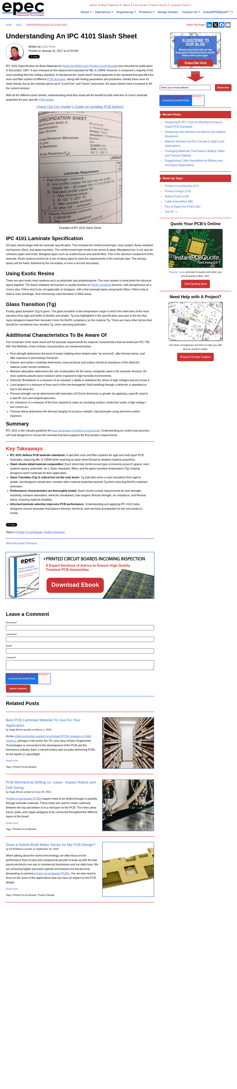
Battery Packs (177, 196)
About (85, 12)
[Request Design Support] (195, 321)
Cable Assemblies (179, 201)
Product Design (178, 191)
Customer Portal (179, 5)
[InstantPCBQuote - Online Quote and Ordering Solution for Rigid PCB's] (195, 248)
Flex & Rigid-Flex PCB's (182, 206)
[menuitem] (86, 12)
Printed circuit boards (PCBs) (24, 798)
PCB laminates (56, 79)
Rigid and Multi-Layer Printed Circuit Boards (89, 66)
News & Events (159, 5)
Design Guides (168, 12)
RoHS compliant (101, 284)
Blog (103, 5)
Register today (177, 272)
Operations (102, 12)
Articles (94, 5)
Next (9, 543)
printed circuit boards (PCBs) (52, 873)
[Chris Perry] (14, 51)
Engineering (124, 12)
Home (9, 24)
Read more (12, 760)
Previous (31, 543)
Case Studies (140, 5)
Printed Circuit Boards (28, 532)
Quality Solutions (54, 532)
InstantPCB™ (216, 12)
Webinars (114, 5)
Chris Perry (48, 46)
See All (169, 211)
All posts (19, 543)
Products (145, 12)
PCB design (46, 99)
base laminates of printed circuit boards (76, 430)
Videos (126, 5)
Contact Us (189, 12)
